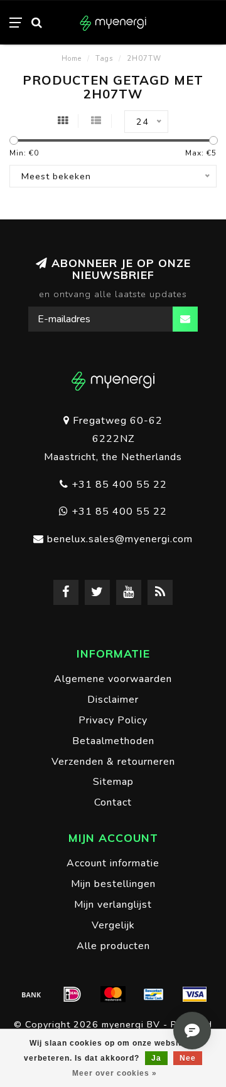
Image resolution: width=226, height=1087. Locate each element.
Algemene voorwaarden (113, 679)
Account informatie (113, 863)
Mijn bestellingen (113, 884)
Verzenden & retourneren (113, 762)
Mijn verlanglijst (113, 904)
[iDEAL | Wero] (72, 994)
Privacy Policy (113, 720)
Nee (188, 1058)
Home (72, 58)
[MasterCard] (113, 994)
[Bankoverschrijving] (31, 994)
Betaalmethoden (113, 741)
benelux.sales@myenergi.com (120, 539)
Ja (156, 1058)
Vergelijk (113, 925)
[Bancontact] (154, 994)
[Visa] (194, 994)
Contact (113, 802)
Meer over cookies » (114, 1073)
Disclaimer (113, 699)
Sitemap (113, 782)
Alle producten (113, 946)
